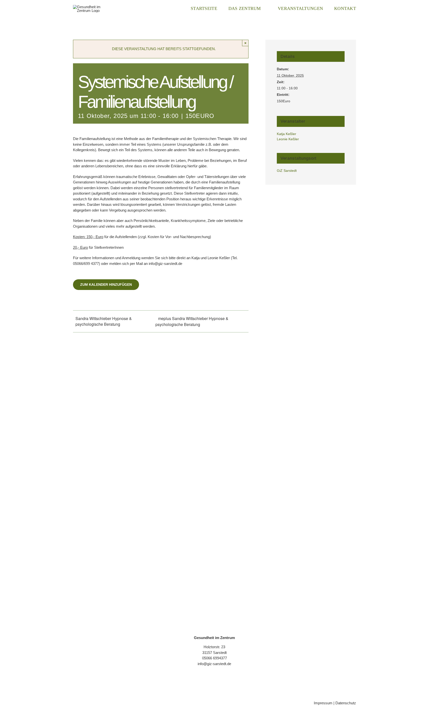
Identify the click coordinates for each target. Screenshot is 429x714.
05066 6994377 (214, 658)
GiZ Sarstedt (287, 171)
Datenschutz (345, 703)
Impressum (323, 703)
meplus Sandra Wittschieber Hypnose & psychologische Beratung (191, 321)
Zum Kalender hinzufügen (106, 284)
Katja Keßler (286, 134)
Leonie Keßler (288, 139)
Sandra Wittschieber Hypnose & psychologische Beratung (103, 321)
